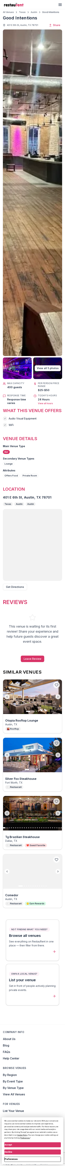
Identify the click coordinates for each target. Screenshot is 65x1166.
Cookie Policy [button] (22, 1135)
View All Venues (14, 1094)
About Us (9, 1039)
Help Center (11, 1058)
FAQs (6, 1052)
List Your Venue (13, 1111)
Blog (6, 1045)
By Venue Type (13, 1088)
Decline (8, 1152)
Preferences (11, 1159)
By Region (10, 1075)
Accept (8, 1145)
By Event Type (13, 1081)
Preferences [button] (25, 1138)
